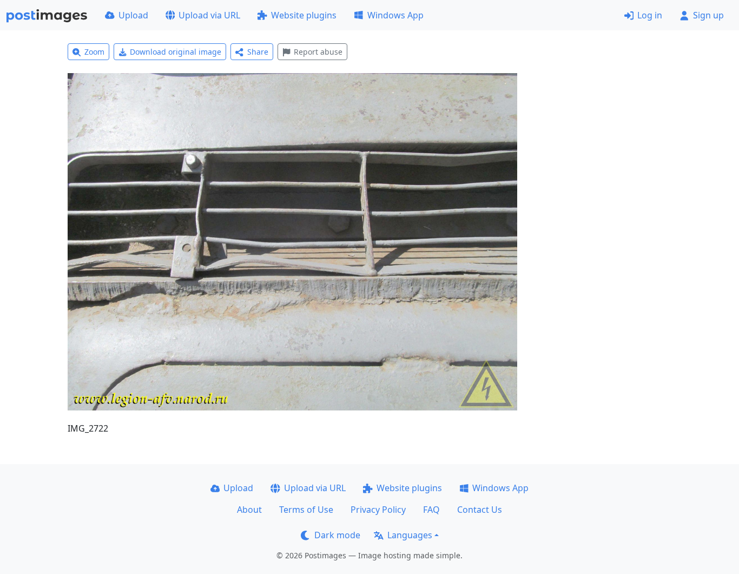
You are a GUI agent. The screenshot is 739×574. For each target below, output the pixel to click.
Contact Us (479, 510)
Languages (409, 535)
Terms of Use (306, 510)
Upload (133, 15)
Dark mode (337, 535)
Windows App (395, 15)
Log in (649, 15)
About (249, 510)
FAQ (431, 510)
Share (257, 52)
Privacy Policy (378, 510)
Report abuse (318, 52)
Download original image (175, 52)
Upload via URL (209, 15)
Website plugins (303, 15)
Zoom (94, 52)
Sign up (708, 15)
